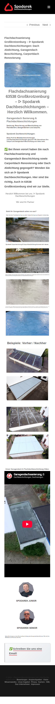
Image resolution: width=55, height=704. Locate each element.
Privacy (34, 682)
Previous (34, 24)
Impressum (35, 684)
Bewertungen (22, 680)
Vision (45, 680)
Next (45, 24)
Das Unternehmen (22, 684)
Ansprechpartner (35, 680)
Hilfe (48, 682)
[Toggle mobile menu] (49, 7)
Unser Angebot (24, 682)
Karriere (41, 682)
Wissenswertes (11, 682)
